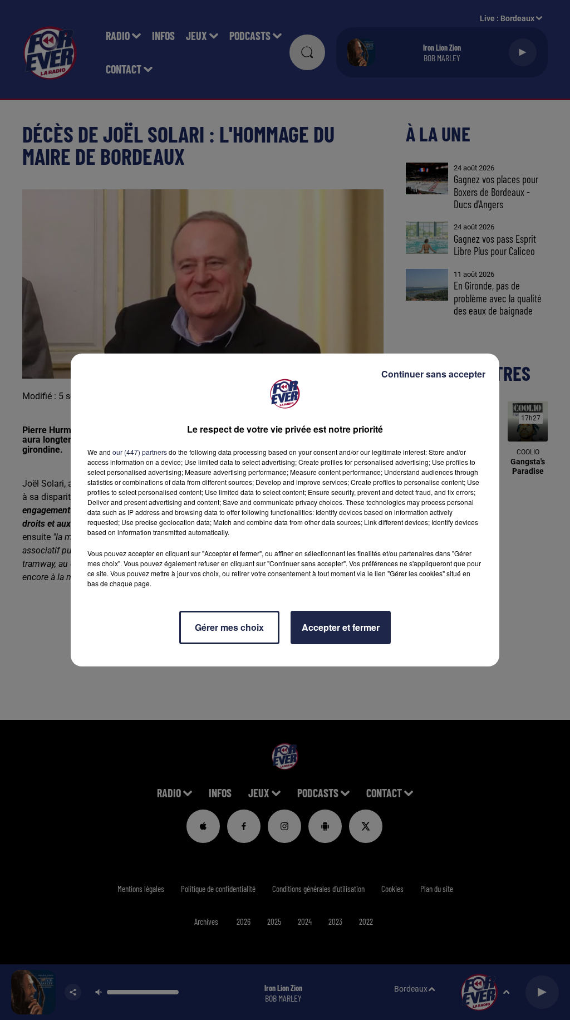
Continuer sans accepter (433, 373)
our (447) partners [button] (139, 452)
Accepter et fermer (341, 627)
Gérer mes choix (229, 627)
